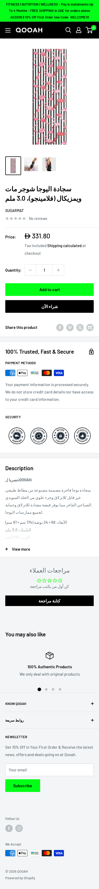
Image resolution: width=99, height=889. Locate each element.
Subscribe (22, 785)
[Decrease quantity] (30, 270)
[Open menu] (8, 30)
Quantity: (13, 270)
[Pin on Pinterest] (70, 327)
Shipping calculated (64, 245)
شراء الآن (49, 306)
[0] (89, 30)
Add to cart (49, 289)
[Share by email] (90, 327)
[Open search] (68, 30)
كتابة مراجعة (49, 600)
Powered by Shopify (20, 878)
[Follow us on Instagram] (19, 828)
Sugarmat (14, 210)
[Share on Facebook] (60, 327)
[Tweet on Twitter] (80, 327)
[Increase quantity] (58, 270)
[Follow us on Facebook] (9, 828)
